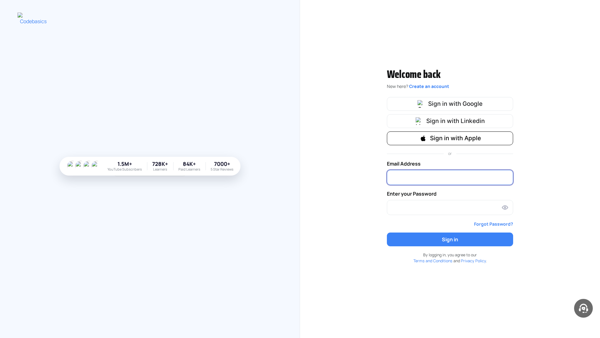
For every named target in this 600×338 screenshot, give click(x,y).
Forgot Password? (493, 224)
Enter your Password (412, 193)
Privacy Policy (473, 261)
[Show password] (505, 207)
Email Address (404, 163)
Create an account (429, 86)
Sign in (450, 239)
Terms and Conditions (432, 261)
